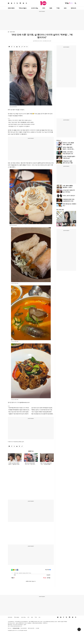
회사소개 (9, 628)
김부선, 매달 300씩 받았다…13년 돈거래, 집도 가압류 (68, 149)
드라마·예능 (34, 8)
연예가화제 (11, 8)
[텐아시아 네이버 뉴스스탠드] (23, 3)
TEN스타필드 (23, 8)
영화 (50, 8)
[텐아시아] (43, 3)
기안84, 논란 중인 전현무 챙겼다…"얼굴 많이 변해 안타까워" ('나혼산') (13, 464)
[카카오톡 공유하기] (9, 46)
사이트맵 (37, 628)
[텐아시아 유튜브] (8, 3)
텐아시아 (14, 630)
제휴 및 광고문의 (31, 628)
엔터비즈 (73, 8)
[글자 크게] (24, 46)
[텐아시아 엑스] (17, 3)
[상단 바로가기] (79, 629)
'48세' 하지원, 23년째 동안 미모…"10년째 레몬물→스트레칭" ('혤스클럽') (46, 464)
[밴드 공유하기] (19, 46)
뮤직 (43, 8)
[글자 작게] (27, 46)
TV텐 (58, 8)
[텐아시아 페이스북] (14, 3)
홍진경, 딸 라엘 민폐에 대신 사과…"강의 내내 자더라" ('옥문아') (30, 464)
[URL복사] (22, 46)
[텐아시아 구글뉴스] (26, 3)
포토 (65, 8)
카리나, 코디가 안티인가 (69, 195)
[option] (66, 217)
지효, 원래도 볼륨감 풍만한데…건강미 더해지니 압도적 (68, 187)
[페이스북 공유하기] (11, 46)
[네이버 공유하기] (17, 46)
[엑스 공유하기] (14, 46)
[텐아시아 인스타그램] (20, 3)
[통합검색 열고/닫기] (75, 3)
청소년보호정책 (24, 628)
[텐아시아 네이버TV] (11, 3)
